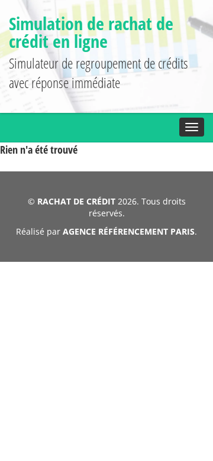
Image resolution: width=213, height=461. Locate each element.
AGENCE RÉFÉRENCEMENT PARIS (129, 231)
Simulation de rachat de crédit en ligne (91, 32)
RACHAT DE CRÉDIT (76, 201)
